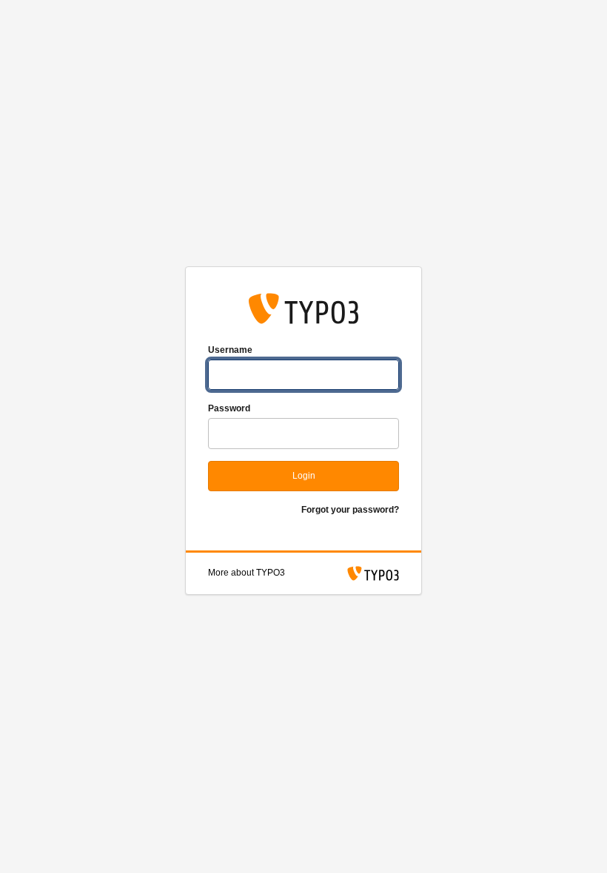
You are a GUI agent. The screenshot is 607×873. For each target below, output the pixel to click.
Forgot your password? (350, 510)
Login (303, 476)
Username (230, 350)
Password (229, 408)
